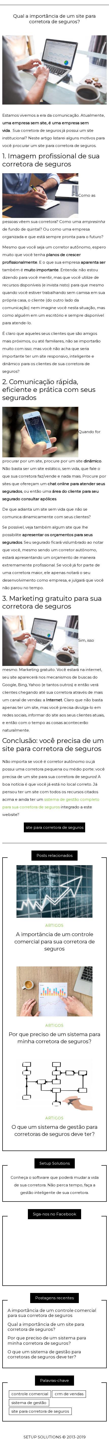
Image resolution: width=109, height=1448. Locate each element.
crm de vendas (69, 1393)
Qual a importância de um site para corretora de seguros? (46, 1327)
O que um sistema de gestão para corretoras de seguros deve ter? (44, 1354)
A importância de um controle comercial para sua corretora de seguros (54, 941)
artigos (54, 925)
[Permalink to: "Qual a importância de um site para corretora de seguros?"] (54, 69)
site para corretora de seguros (54, 827)
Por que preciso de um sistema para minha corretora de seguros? (47, 1340)
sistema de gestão (28, 1402)
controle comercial (29, 1393)
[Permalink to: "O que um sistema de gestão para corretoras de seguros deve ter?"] (54, 1084)
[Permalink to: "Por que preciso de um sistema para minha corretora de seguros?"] (54, 991)
